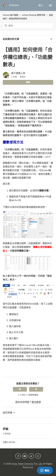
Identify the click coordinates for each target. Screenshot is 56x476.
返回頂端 (8, 412)
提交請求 (36, 402)
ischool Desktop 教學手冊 (33, 15)
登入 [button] (41, 5)
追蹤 (28, 82)
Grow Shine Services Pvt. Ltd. (27, 463)
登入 (7, 442)
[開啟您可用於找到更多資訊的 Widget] (45, 470)
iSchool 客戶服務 (10, 15)
